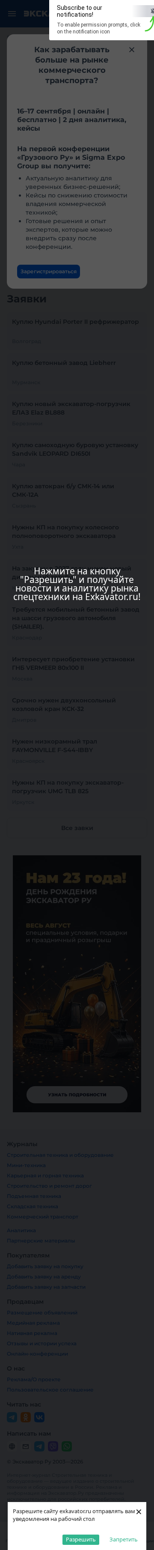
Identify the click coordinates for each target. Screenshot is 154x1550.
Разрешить (81, 1539)
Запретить (124, 1539)
